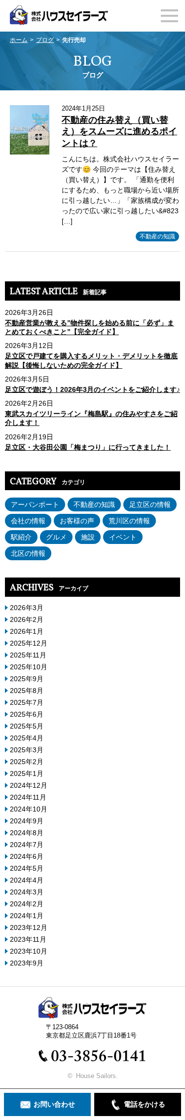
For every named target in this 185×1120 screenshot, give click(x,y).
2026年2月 (26, 619)
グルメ (56, 537)
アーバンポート (35, 504)
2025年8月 (26, 691)
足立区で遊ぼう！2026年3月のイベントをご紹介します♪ (92, 389)
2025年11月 (28, 655)
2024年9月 (26, 821)
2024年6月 (26, 856)
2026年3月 (26, 608)
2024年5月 (26, 868)
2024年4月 (26, 880)
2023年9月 (26, 963)
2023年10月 (28, 951)
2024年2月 (26, 904)
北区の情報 (28, 553)
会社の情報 (28, 521)
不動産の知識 (157, 236)
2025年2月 (26, 762)
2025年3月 (26, 750)
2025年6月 (26, 714)
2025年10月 (28, 667)
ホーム (19, 40)
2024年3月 (26, 892)
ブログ (45, 40)
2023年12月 (28, 927)
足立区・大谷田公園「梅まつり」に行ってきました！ (88, 447)
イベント (123, 537)
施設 (88, 537)
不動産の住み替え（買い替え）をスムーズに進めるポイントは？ (119, 131)
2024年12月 (28, 785)
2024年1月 (26, 916)
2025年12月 (28, 643)
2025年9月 (26, 679)
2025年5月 (26, 726)
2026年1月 (26, 631)
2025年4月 (26, 738)
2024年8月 (26, 833)
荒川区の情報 (129, 521)
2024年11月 (28, 797)
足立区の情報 (150, 504)
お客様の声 (77, 521)
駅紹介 (21, 537)
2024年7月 (26, 845)
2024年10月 (28, 809)
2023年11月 (28, 939)
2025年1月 (26, 773)
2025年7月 (26, 702)
